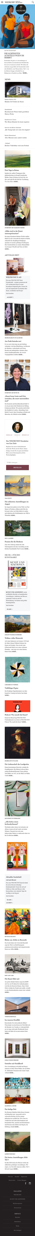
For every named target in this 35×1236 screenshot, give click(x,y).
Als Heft (10, 297)
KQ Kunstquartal (17, 1203)
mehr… (25, 73)
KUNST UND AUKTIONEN (17, 1199)
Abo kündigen (17, 1230)
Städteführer (17, 1221)
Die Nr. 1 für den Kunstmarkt (12, 556)
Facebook (26, 1183)
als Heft (9, 903)
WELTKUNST (17, 1194)
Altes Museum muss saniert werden (16, 138)
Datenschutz (12, 1180)
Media (17, 1226)
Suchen (33, 2)
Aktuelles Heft (12, 255)
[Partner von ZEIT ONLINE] (19, 2)
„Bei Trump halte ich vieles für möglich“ (17, 130)
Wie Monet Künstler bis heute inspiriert (17, 122)
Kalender (17, 1217)
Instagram (30, 1183)
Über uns (10, 1176)
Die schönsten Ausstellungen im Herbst (14, 55)
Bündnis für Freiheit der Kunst (14, 102)
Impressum (24, 1176)
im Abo (9, 609)
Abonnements (17, 1208)
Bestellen (17, 467)
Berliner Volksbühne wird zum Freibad (17, 145)
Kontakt (17, 1176)
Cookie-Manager (21, 1180)
